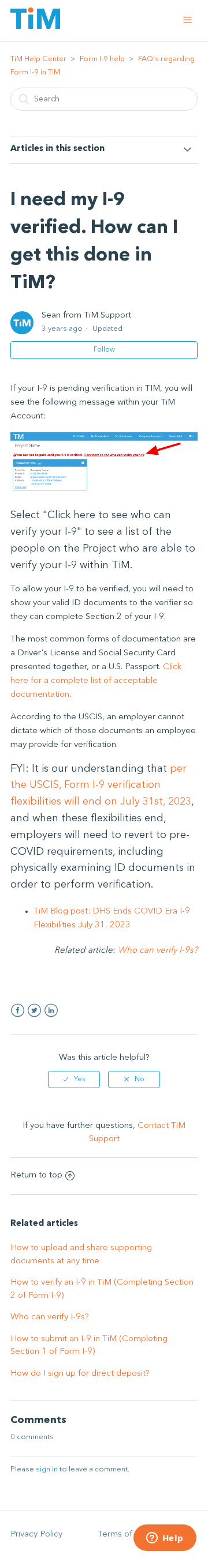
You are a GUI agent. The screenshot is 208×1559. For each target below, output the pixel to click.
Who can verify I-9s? (158, 950)
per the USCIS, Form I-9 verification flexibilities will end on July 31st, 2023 (100, 785)
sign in (47, 1469)
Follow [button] (104, 349)
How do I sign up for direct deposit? (80, 1373)
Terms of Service (130, 1534)
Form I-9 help (102, 59)
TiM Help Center (38, 59)
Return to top (36, 1175)
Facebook (17, 1010)
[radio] (74, 1079)
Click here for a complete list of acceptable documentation (95, 681)
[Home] (35, 26)
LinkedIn (51, 1010)
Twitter (34, 1010)
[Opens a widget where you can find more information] (164, 1538)
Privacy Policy (36, 1534)
